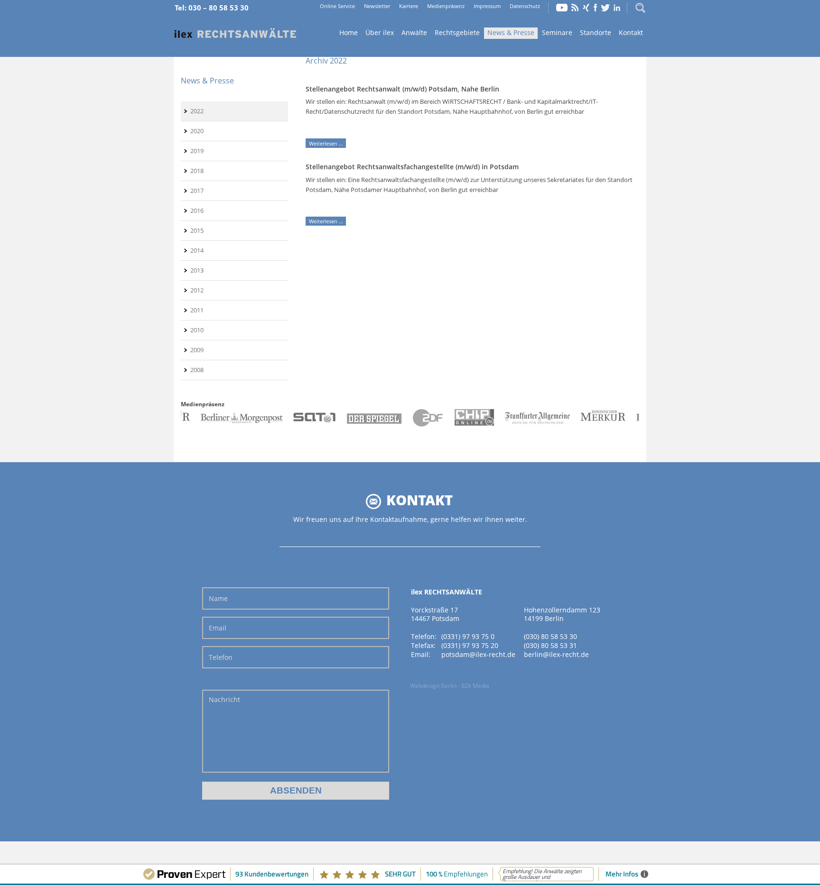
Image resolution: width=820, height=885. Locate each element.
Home (235, 33)
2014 (197, 250)
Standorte (595, 32)
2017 (197, 190)
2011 (197, 310)
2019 (197, 150)
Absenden (296, 790)
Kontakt (631, 32)
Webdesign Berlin (433, 686)
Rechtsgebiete (457, 32)
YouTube (562, 7)
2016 (197, 210)
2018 (197, 170)
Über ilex (379, 32)
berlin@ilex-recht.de (556, 654)
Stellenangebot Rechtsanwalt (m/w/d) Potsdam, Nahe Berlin (402, 88)
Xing (586, 7)
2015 (197, 230)
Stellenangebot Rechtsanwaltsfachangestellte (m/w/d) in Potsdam (412, 166)
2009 (197, 350)
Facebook (595, 7)
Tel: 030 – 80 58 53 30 (212, 7)
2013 (197, 270)
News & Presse (510, 32)
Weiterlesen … (327, 143)
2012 (197, 290)
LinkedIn (617, 7)
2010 (197, 330)
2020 (197, 131)
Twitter (605, 7)
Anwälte (414, 32)
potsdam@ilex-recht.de (478, 654)
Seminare (557, 32)
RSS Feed (575, 7)
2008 (197, 369)
